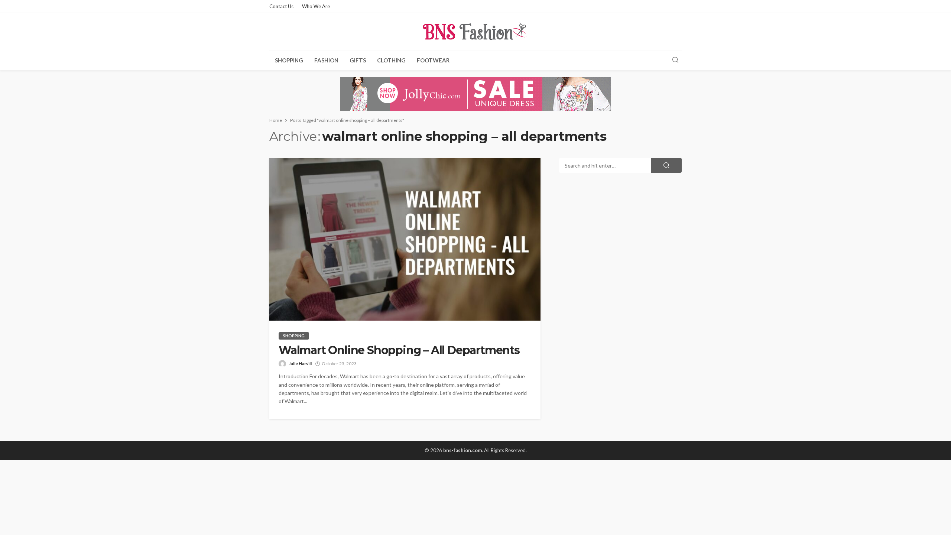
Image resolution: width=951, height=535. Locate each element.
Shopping (289, 60)
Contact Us (281, 6)
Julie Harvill (300, 363)
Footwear (433, 60)
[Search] (675, 60)
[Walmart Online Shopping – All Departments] (405, 239)
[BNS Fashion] (475, 31)
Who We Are (316, 6)
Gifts (358, 60)
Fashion (326, 60)
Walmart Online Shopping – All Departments (399, 350)
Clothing (391, 60)
